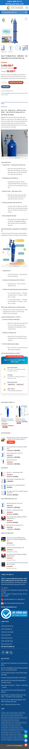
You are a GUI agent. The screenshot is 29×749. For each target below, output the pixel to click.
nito (15, 732)
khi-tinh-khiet (4, 729)
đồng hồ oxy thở (10, 93)
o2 (2, 737)
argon (8, 712)
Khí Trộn (11, 732)
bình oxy (5, 93)
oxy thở (14, 737)
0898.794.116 (11, 384)
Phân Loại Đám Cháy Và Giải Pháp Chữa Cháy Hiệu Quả (13, 691)
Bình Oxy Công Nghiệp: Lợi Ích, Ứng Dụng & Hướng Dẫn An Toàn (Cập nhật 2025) (14, 669)
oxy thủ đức (19, 737)
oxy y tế (11, 117)
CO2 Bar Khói (17, 722)
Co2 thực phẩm (5, 727)
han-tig (20, 727)
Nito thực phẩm (5, 734)
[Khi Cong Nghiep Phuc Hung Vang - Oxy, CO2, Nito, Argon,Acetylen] (15, 7)
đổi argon (24, 739)
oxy (18, 93)
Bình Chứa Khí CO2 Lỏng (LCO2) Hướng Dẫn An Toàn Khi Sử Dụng (13, 681)
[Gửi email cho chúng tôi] (7, 652)
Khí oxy (15, 93)
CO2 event (24, 722)
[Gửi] (26, 12)
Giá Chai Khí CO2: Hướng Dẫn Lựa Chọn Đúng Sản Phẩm (14, 664)
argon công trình (13, 712)
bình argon (11, 715)
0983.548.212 (20, 384)
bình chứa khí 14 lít (5, 717)
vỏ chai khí (5, 94)
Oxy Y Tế (11, 90)
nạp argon (19, 734)
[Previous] (3, 30)
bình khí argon (4, 720)
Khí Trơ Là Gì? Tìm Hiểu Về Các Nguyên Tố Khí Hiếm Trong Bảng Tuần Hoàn (13, 700)
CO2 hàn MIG (4, 725)
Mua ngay (6, 86)
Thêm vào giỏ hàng (16, 82)
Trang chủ (4, 52)
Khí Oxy (10, 52)
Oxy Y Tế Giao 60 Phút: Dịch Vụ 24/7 (10, 704)
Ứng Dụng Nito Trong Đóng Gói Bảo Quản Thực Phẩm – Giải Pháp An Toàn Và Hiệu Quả (13, 696)
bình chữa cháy (24, 717)
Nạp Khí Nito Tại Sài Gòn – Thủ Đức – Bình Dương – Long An (14, 686)
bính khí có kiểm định (6, 722)
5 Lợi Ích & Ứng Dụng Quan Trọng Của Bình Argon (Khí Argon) (14, 673)
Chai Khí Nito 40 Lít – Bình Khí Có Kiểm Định (21, 419)
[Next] (25, 30)
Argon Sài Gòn (22, 712)
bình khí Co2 (11, 720)
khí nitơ (18, 729)
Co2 (13, 722)
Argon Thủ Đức (5, 715)
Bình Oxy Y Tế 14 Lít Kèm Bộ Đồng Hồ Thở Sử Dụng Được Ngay (7, 420)
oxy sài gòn (21, 93)
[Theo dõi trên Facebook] (3, 652)
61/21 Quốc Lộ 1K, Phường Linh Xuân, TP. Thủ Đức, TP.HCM (16, 370)
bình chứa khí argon (15, 717)
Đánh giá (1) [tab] (4, 106)
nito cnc (19, 732)
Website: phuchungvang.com (9, 607)
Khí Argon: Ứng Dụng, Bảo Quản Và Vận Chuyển (13, 677)
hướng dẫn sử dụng (20, 221)
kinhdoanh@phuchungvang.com (15, 390)
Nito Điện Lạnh (12, 734)
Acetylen (3, 712)
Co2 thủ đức (17, 725)
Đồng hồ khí (9, 739)
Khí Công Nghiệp (11, 729)
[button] (2, 8)
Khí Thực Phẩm (5, 732)
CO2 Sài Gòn (11, 725)
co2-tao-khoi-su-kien (13, 727)
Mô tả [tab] (2, 103)
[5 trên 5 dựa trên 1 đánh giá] (14, 62)
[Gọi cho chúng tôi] (11, 652)
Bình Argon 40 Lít (18, 715)
